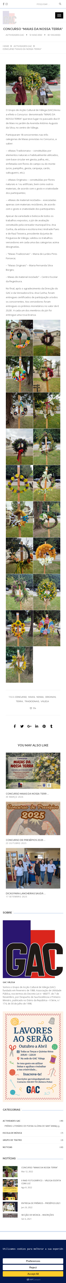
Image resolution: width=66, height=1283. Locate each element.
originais (50, 697)
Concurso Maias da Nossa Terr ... (27, 793)
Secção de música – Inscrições (37, 1214)
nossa (40, 697)
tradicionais (32, 701)
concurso (21, 697)
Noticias (7, 1147)
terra (19, 701)
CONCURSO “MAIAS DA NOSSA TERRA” (39, 1167)
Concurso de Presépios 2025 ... (25, 840)
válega (45, 701)
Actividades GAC (15, 35)
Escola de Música (12, 1132)
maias (31, 697)
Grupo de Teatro (12, 1140)
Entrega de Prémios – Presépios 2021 (40, 1203)
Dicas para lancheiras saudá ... (26, 893)
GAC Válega (9, 982)
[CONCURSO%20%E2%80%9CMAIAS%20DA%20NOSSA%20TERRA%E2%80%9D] (14, 726)
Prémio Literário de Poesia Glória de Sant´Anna (30, 1126)
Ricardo (55, 35)
